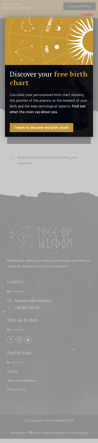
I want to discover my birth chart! (42, 127)
